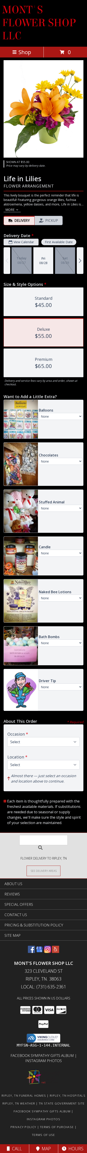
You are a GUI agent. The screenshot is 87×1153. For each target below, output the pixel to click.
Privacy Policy (23, 1127)
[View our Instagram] (47, 951)
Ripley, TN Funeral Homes (24, 1095)
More (9, 209)
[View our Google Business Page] (39, 951)
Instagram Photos (43, 1060)
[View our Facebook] (31, 951)
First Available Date (59, 242)
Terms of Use (43, 1135)
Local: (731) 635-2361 (43, 987)
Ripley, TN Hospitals (67, 1095)
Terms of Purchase (57, 1127)
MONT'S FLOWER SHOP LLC (39, 22)
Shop (25, 52)
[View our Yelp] (55, 951)
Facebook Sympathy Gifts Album (42, 1055)
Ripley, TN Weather (18, 1103)
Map (45, 1149)
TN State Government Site (62, 1103)
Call (16, 1149)
